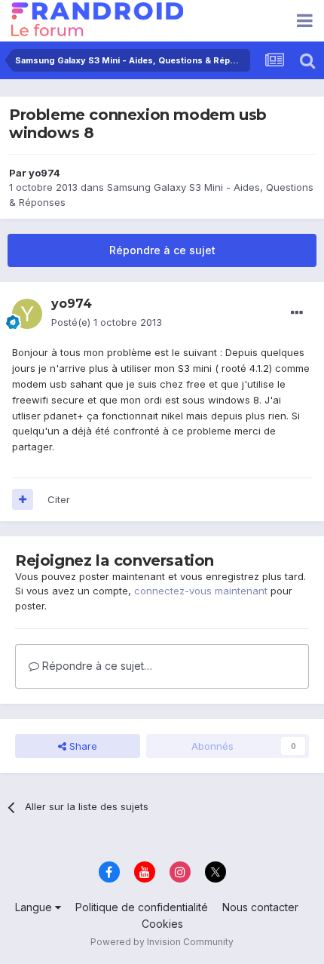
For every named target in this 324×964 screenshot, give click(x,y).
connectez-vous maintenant (200, 591)
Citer (58, 499)
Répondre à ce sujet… (95, 665)
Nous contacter (260, 907)
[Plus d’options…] (297, 313)
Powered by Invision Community (162, 941)
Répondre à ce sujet (162, 250)
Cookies (162, 923)
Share (81, 746)
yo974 (44, 173)
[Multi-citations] (22, 499)
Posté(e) (106, 322)
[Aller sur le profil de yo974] (27, 314)
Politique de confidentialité (141, 907)
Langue (35, 907)
